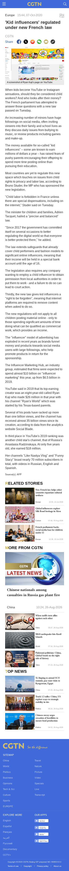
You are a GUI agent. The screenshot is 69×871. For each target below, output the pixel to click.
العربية (6, 838)
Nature (38, 766)
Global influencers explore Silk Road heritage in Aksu (48, 510)
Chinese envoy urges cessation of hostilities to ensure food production (47, 718)
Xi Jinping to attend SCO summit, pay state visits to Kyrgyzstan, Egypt (48, 681)
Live (37, 789)
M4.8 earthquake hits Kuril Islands (48, 635)
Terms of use (13, 866)
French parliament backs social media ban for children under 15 (49, 530)
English (7, 821)
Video (38, 778)
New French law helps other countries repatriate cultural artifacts (49, 493)
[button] (7, 501)
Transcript (40, 795)
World (6, 766)
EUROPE (8, 806)
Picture (38, 772)
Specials (39, 784)
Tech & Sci (9, 789)
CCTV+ (7, 855)
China (6, 761)
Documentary (10, 849)
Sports (6, 801)
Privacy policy (43, 866)
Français (7, 832)
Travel (38, 761)
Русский (7, 844)
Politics (7, 772)
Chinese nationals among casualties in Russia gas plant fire (33, 592)
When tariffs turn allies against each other (46, 617)
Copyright (28, 866)
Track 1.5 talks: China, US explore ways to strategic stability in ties (48, 699)
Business (8, 778)
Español (7, 826)
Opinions (7, 784)
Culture (6, 795)
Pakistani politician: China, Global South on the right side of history (48, 656)
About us (57, 866)
